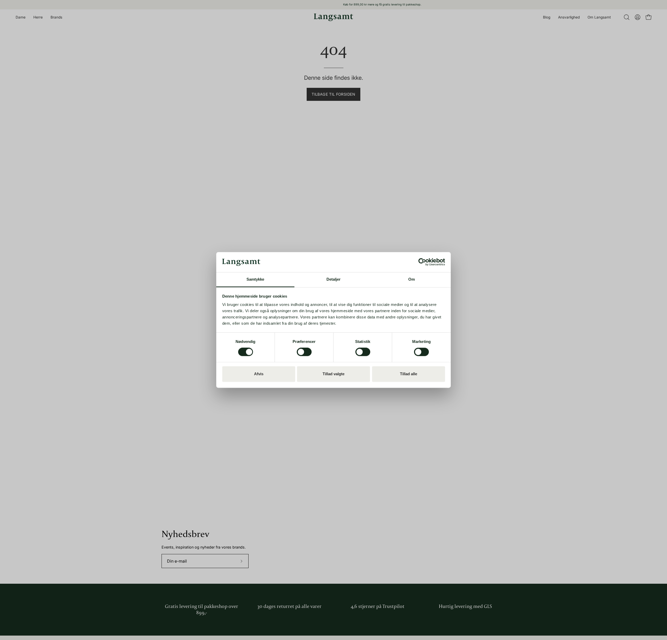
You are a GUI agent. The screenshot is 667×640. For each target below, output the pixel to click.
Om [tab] (411, 279)
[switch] (304, 352)
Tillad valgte (333, 374)
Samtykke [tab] (255, 279)
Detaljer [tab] (333, 279)
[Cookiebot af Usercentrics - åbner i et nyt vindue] (422, 262)
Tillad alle (408, 374)
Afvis (258, 374)
